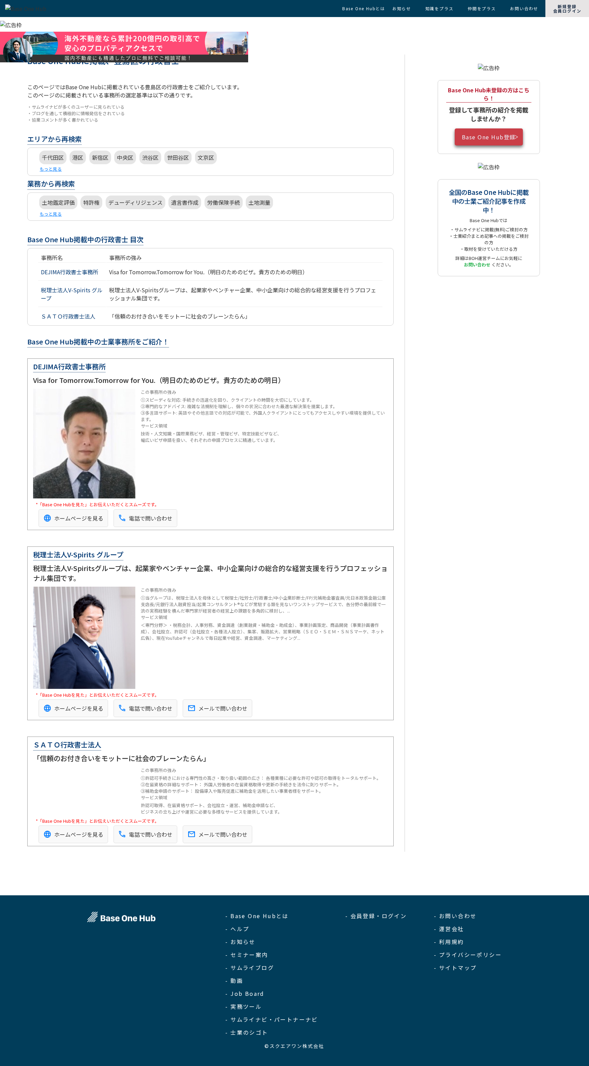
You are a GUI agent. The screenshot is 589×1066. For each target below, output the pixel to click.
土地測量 (259, 202)
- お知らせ (240, 942)
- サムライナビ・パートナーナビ (271, 1019)
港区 (77, 157)
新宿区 (100, 157)
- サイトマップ (455, 967)
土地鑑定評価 (58, 202)
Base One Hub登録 (489, 137)
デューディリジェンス (135, 202)
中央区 (125, 157)
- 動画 (234, 980)
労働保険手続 (223, 202)
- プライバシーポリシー (468, 955)
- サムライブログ (249, 967)
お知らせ (401, 8)
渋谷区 (150, 157)
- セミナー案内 (246, 955)
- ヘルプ (237, 929)
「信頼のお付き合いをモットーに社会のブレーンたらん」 (180, 316)
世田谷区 (178, 157)
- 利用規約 (449, 942)
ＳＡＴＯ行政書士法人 (68, 316)
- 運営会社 (449, 929)
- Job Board (244, 993)
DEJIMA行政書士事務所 (69, 272)
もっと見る (51, 169)
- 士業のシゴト (246, 1032)
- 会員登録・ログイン (376, 916)
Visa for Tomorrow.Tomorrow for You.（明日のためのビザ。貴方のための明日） (208, 272)
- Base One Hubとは (256, 916)
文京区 (206, 157)
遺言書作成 (184, 202)
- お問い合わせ (455, 916)
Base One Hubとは (363, 8)
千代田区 (53, 157)
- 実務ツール (243, 1006)
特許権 (91, 202)
